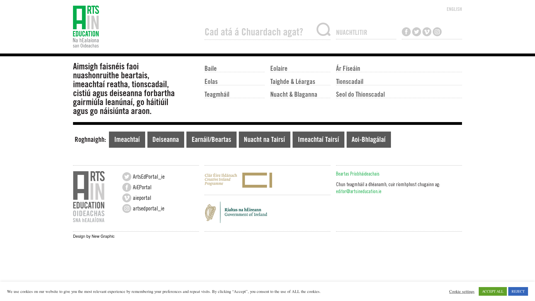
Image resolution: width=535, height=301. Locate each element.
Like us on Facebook (406, 31)
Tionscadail (349, 81)
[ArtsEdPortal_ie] (126, 176)
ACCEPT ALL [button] (493, 291)
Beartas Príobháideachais (358, 174)
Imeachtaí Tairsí (318, 139)
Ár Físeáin (348, 68)
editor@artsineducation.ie (358, 192)
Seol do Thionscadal (360, 94)
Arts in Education (136, 27)
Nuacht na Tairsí (264, 139)
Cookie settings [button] (462, 291)
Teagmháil (217, 94)
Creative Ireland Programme (267, 180)
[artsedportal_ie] (126, 208)
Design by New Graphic (94, 236)
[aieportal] (126, 197)
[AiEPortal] (126, 187)
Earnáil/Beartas (211, 139)
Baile (211, 68)
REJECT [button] (518, 291)
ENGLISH (454, 9)
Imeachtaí (127, 139)
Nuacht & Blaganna (293, 94)
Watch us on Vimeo (426, 31)
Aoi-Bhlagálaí (369, 139)
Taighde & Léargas (292, 81)
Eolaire (279, 68)
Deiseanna (165, 139)
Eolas (211, 81)
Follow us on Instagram (437, 31)
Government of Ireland (267, 214)
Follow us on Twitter (416, 31)
